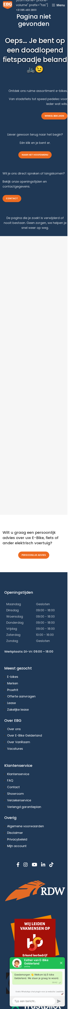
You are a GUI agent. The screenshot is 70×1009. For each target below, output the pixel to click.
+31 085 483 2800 (26, 10)
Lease (11, 703)
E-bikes (12, 677)
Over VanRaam (18, 742)
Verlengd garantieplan (24, 807)
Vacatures (15, 749)
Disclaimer (15, 833)
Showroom (15, 794)
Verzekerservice (19, 800)
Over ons (14, 729)
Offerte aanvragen (21, 696)
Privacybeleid (17, 839)
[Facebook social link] (17, 864)
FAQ (10, 780)
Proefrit (12, 690)
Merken (12, 683)
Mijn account (17, 846)
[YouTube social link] (34, 864)
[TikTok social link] (51, 864)
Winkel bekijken (54, 115)
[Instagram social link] (26, 864)
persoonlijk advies (34, 555)
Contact (12, 198)
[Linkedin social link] (43, 864)
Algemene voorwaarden (25, 826)
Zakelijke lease (18, 709)
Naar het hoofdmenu (35, 154)
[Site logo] (8, 5)
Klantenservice (18, 774)
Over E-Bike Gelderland (24, 735)
